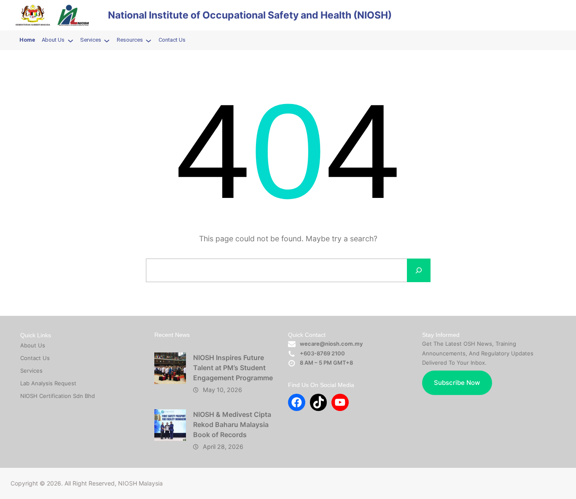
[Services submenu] (107, 40)
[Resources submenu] (148, 40)
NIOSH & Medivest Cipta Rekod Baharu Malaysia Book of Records (232, 424)
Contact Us (35, 358)
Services (31, 370)
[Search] (419, 270)
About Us (32, 345)
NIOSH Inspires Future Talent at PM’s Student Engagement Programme (233, 367)
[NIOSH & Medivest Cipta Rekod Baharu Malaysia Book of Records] (170, 425)
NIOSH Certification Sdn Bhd (57, 395)
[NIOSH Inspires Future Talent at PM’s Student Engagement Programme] (170, 368)
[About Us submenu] (70, 40)
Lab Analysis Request (48, 383)
